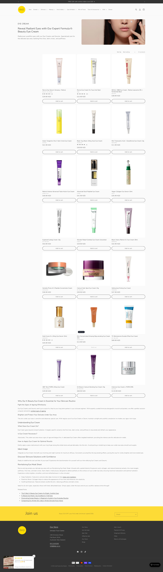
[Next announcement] (144, 1)
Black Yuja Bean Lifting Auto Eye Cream (89, 141)
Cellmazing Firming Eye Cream (121, 288)
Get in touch (117, 527)
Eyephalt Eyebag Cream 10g (51, 240)
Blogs (83, 542)
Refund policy (72, 566)
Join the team (86, 530)
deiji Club (84, 533)
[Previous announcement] (18, 1)
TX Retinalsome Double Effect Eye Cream (125, 336)
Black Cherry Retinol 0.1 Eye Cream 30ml (125, 240)
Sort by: (119, 52)
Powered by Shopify (62, 566)
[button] (36, 9)
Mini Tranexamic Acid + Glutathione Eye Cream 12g (128, 141)
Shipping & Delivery (119, 533)
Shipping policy (97, 566)
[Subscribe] (135, 514)
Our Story (85, 527)
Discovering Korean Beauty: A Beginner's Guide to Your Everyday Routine (44, 498)
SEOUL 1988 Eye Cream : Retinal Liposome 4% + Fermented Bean (127, 91)
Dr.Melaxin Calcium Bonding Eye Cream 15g (91, 387)
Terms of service (88, 566)
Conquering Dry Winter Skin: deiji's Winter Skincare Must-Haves (42, 501)
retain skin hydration (69, 477)
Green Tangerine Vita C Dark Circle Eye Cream (57, 141)
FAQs (115, 536)
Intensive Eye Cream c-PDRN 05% (122, 387)
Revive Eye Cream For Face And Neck (89, 90)
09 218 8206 (54, 544)
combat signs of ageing (38, 411)
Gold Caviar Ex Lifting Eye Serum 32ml (54, 336)
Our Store (54, 527)
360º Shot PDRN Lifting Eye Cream (53, 387)
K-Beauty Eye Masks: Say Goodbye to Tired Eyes (37, 496)
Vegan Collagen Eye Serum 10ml (122, 191)
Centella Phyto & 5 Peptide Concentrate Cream (57, 288)
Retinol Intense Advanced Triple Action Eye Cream (58, 191)
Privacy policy (80, 566)
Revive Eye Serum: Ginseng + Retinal (54, 90)
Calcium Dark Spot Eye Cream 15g (88, 288)
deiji (56, 566)
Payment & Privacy (119, 530)
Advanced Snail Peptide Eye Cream (88, 191)
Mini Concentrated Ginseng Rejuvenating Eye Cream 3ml (93, 337)
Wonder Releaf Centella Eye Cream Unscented (91, 240)
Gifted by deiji (86, 536)
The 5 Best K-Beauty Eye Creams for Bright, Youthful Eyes (40, 493)
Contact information (107, 566)
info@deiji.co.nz (55, 546)
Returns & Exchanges (120, 539)
